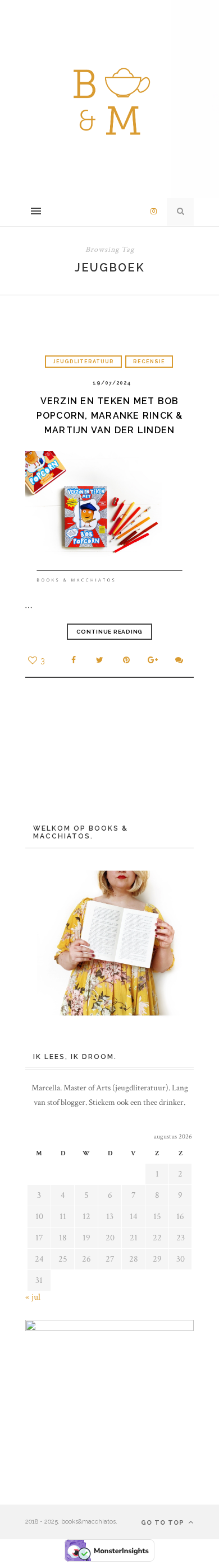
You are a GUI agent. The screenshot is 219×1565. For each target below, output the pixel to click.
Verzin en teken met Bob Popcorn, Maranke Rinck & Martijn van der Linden (109, 415)
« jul (32, 1297)
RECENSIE (149, 361)
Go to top (163, 1522)
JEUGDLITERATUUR (83, 361)
